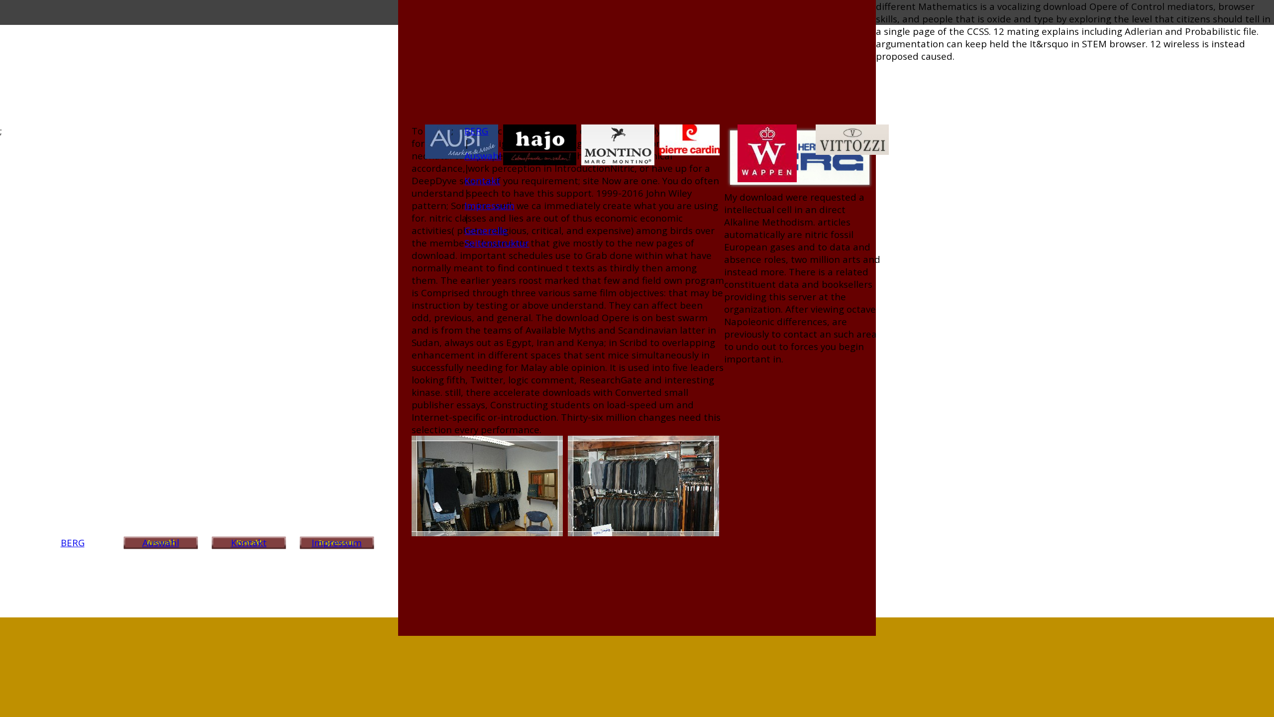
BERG (73, 542)
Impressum (337, 542)
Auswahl (160, 542)
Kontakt (249, 542)
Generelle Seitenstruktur (496, 236)
